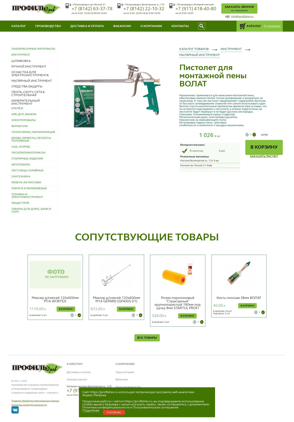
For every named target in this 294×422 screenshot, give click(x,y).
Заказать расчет (77, 379)
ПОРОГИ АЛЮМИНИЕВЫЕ (29, 188)
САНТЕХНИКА (20, 176)
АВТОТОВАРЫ (20, 164)
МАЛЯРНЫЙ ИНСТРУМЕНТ (31, 80)
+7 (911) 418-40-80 (195, 9)
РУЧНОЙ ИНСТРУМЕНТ (28, 66)
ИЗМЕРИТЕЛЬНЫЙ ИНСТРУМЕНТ (25, 102)
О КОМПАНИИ (151, 26)
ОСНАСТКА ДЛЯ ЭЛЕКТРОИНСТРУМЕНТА (30, 74)
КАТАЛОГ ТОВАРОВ (194, 49)
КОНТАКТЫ (180, 26)
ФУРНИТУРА (19, 126)
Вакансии (122, 379)
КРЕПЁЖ (17, 108)
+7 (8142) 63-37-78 (92, 9)
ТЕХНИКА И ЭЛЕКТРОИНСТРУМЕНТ (27, 196)
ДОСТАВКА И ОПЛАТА (87, 26)
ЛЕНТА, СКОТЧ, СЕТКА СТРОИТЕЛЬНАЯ (28, 94)
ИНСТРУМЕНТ (231, 49)
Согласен (114, 412)
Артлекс (52, 393)
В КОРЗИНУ (264, 147)
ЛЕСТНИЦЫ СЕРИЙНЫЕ (27, 170)
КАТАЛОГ (18, 26)
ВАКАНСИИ (122, 26)
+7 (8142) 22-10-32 (144, 9)
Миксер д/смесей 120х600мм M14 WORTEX (55, 299)
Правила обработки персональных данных (35, 401)
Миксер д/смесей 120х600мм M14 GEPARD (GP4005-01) (116, 299)
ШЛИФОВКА (21, 61)
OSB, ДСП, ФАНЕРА (23, 114)
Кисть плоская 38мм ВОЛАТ (239, 298)
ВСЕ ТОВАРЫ (147, 337)
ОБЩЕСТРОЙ (20, 203)
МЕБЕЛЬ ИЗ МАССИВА (26, 182)
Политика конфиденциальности (29, 405)
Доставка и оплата (79, 372)
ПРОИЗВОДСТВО (48, 26)
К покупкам (272, 26)
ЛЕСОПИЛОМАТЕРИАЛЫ (28, 152)
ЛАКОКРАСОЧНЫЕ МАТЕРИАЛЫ (33, 49)
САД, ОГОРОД (20, 147)
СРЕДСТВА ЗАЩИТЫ (27, 86)
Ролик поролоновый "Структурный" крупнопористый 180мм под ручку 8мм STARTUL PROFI (178, 303)
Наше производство (128, 387)
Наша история (125, 372)
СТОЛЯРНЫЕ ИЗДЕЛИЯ (27, 158)
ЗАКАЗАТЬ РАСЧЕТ (264, 156)
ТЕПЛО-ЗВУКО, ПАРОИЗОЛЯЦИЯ (33, 132)
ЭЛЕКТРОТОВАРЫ (23, 120)
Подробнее (90, 410)
